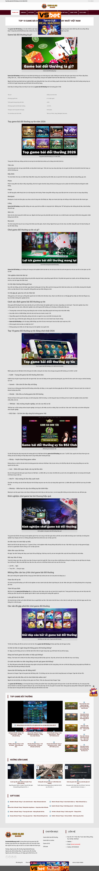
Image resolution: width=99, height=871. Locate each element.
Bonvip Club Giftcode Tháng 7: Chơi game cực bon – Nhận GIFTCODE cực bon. (54, 745)
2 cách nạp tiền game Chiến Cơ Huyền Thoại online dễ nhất (21, 782)
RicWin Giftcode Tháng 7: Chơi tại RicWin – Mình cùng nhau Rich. (16, 745)
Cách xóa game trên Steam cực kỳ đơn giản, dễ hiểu (78, 782)
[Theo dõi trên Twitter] (91, 1)
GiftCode (31, 12)
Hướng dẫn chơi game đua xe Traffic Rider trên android (49, 782)
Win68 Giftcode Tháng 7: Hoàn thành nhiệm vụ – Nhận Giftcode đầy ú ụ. (69, 801)
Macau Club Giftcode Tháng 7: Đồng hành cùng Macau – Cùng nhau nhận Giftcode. (35, 734)
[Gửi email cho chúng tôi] (92, 1)
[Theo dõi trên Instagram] (89, 1)
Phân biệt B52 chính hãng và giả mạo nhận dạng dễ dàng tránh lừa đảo (84, 706)
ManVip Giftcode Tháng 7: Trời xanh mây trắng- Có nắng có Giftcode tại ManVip (35, 745)
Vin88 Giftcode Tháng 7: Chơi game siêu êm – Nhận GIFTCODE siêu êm (54, 734)
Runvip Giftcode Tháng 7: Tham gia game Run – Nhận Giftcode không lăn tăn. (29, 816)
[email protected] (75, 844)
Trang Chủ (15, 12)
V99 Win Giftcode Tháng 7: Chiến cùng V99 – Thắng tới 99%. (66, 811)
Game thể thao (63, 12)
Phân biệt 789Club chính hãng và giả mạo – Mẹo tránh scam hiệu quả (84, 738)
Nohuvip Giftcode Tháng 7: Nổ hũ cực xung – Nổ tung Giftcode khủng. (16, 734)
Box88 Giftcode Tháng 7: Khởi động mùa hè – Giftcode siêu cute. (68, 806)
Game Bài (23, 12)
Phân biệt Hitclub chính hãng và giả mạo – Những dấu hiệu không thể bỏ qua (84, 717)
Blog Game (83, 12)
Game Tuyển (73, 12)
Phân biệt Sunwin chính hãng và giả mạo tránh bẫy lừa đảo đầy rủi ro (84, 748)
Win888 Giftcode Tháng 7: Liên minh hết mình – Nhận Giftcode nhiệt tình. (28, 801)
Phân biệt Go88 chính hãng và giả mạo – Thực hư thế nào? (84, 728)
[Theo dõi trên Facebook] (88, 1)
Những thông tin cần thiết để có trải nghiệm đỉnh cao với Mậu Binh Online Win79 (36, 725)
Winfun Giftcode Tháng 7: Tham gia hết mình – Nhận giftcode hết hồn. (27, 811)
